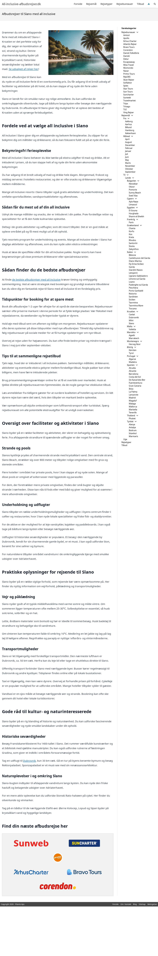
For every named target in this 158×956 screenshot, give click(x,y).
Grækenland (133, 225)
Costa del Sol (135, 376)
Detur (126, 59)
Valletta (132, 329)
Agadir (132, 335)
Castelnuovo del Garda (139, 258)
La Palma (133, 391)
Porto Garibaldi (136, 290)
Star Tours (128, 88)
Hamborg (129, 130)
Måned (126, 136)
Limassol (133, 204)
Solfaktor (127, 82)
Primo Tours (129, 73)
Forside (78, 4)
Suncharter (128, 94)
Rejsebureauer (124, 4)
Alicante (132, 371)
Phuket (132, 418)
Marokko (131, 332)
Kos (130, 234)
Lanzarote (133, 394)
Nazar (126, 70)
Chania (132, 228)
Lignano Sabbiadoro (138, 275)
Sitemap (142, 904)
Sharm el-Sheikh (136, 216)
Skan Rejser (128, 79)
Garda (132, 267)
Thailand (131, 415)
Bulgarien (131, 180)
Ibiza (131, 388)
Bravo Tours (129, 47)
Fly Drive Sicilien (136, 264)
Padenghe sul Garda (138, 284)
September (130, 171)
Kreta (131, 237)
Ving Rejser (128, 112)
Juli (126, 154)
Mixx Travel (128, 65)
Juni (127, 157)
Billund (128, 127)
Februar (129, 148)
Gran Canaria (135, 385)
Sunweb (127, 97)
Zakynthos (134, 249)
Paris (131, 222)
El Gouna (133, 210)
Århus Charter (130, 41)
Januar (128, 151)
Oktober (129, 169)
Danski (126, 56)
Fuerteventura (135, 382)
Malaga (132, 403)
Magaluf (133, 400)
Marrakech (134, 338)
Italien (130, 252)
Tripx (125, 103)
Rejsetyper (106, 4)
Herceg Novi (134, 344)
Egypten (131, 207)
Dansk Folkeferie (131, 53)
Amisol (126, 35)
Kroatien (131, 311)
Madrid (132, 397)
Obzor (132, 186)
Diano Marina (135, 261)
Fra (124, 118)
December (130, 145)
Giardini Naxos (136, 270)
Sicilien (132, 299)
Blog (135, 904)
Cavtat (132, 314)
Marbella (133, 409)
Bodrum (133, 430)
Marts (128, 163)
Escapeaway (129, 62)
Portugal (131, 356)
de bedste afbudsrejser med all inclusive (36, 279)
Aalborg (129, 121)
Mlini (131, 320)
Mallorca (133, 406)
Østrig (130, 347)
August (128, 142)
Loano (132, 281)
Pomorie (133, 189)
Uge (125, 439)
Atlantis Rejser (130, 44)
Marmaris (133, 436)
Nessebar (133, 183)
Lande (128, 177)
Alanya (132, 424)
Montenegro (133, 341)
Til (124, 174)
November (130, 166)
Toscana (133, 308)
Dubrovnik (29, 760)
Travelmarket (129, 100)
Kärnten (132, 350)
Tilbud (140, 4)
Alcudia (132, 368)
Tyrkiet (130, 421)
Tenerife (133, 412)
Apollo (126, 38)
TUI (125, 109)
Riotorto (133, 293)
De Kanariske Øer (137, 379)
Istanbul (133, 433)
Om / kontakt (125, 904)
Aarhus (128, 124)
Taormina (133, 302)
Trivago (126, 106)
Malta (129, 326)
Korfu (131, 231)
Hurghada (133, 213)
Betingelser (152, 904)
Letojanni (133, 272)
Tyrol (131, 353)
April (127, 139)
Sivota (132, 246)
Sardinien (133, 296)
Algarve (132, 359)
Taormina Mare (136, 305)
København (130, 133)
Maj (127, 160)
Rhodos (132, 240)
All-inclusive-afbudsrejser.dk (21, 4)
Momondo (128, 67)
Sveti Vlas (133, 195)
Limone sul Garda (137, 278)
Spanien (131, 365)
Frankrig (131, 219)
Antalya (132, 427)
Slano (131, 323)
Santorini (133, 243)
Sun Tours (128, 91)
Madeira (133, 362)
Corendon (128, 50)
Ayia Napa (133, 201)
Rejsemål (91, 4)
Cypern (130, 198)
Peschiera (133, 287)
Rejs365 (126, 76)
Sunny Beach (135, 192)
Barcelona (133, 374)
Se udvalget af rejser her (23, 69)
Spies (125, 85)
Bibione (132, 255)
